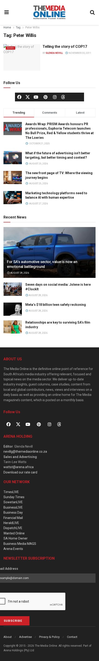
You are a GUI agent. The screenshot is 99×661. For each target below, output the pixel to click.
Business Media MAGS (19, 544)
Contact (72, 637)
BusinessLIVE (13, 507)
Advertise (25, 637)
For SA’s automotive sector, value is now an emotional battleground (42, 264)
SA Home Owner (15, 538)
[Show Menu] (6, 12)
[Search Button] (92, 12)
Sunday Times (13, 497)
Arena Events (13, 549)
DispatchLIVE (12, 528)
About (7, 637)
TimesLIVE (11, 492)
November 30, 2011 (79, 53)
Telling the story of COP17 (65, 46)
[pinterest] (45, 97)
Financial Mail (13, 518)
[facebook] (19, 97)
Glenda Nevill (54, 53)
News (10, 48)
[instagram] (55, 97)
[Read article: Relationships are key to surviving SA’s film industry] (12, 327)
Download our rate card (20, 472)
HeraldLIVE (11, 523)
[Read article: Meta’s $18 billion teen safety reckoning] (12, 309)
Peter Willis (32, 27)
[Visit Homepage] (49, 12)
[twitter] (27, 97)
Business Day (13, 512)
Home (7, 27)
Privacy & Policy (49, 637)
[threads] (63, 97)
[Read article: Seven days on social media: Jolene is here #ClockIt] (12, 289)
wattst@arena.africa (18, 467)
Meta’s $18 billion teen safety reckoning (55, 304)
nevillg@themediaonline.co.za (25, 451)
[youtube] (36, 97)
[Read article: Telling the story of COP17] (21, 57)
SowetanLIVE (13, 502)
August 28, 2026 (19, 273)
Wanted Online (14, 533)
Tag (18, 27)
